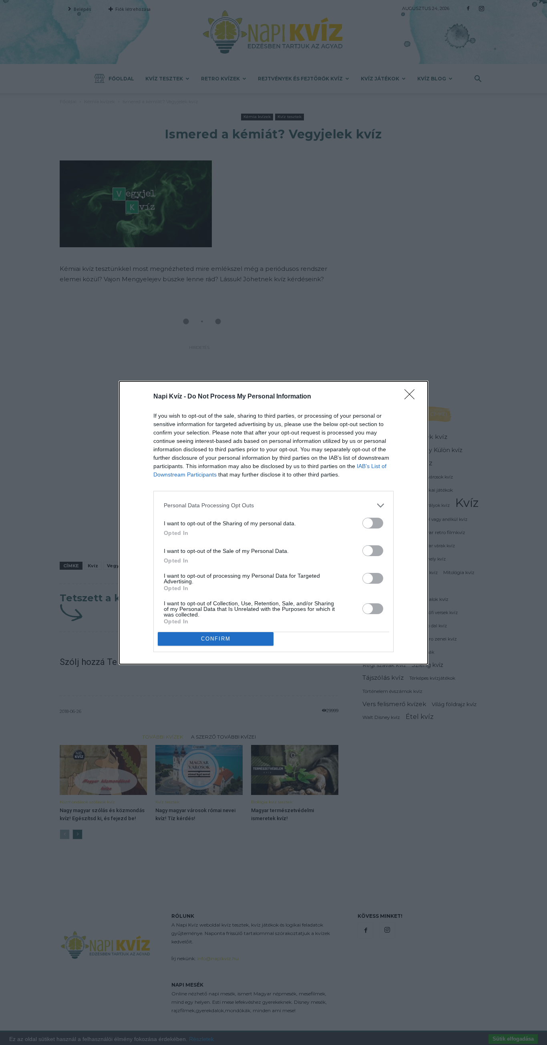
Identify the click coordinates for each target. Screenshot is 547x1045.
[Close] (412, 396)
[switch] (372, 523)
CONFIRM (216, 639)
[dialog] (273, 522)
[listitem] (273, 505)
